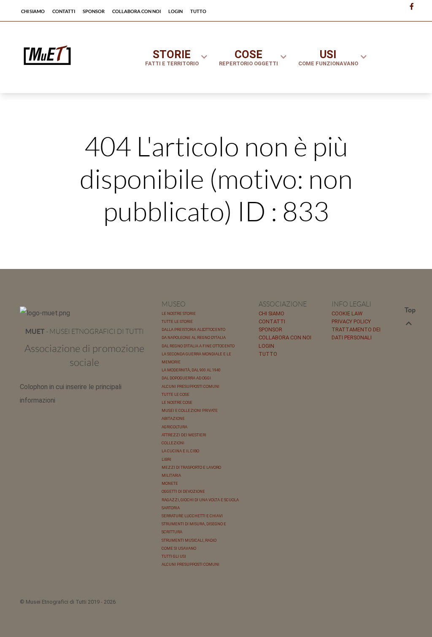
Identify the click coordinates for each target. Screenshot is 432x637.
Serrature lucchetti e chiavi (192, 515)
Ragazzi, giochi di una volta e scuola (200, 499)
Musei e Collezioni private (190, 410)
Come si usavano (179, 548)
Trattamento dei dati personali (356, 333)
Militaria (171, 475)
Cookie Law (347, 313)
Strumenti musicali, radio (189, 540)
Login (266, 346)
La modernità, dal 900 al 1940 (191, 370)
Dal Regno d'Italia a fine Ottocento (198, 346)
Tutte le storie (177, 321)
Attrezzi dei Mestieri (184, 435)
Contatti (272, 321)
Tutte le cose (175, 394)
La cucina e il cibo (180, 451)
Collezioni (173, 443)
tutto (268, 354)
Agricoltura (174, 427)
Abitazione (173, 418)
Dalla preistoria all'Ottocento (193, 329)
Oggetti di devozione (183, 491)
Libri (166, 459)
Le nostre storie (179, 313)
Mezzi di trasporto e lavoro (191, 467)
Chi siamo (271, 313)
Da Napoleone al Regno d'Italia (194, 337)
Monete (170, 483)
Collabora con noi (285, 337)
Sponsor (270, 329)
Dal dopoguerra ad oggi (186, 378)
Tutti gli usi (174, 556)
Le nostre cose (177, 402)
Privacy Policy (351, 321)
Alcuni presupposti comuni (190, 386)
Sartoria (171, 507)
